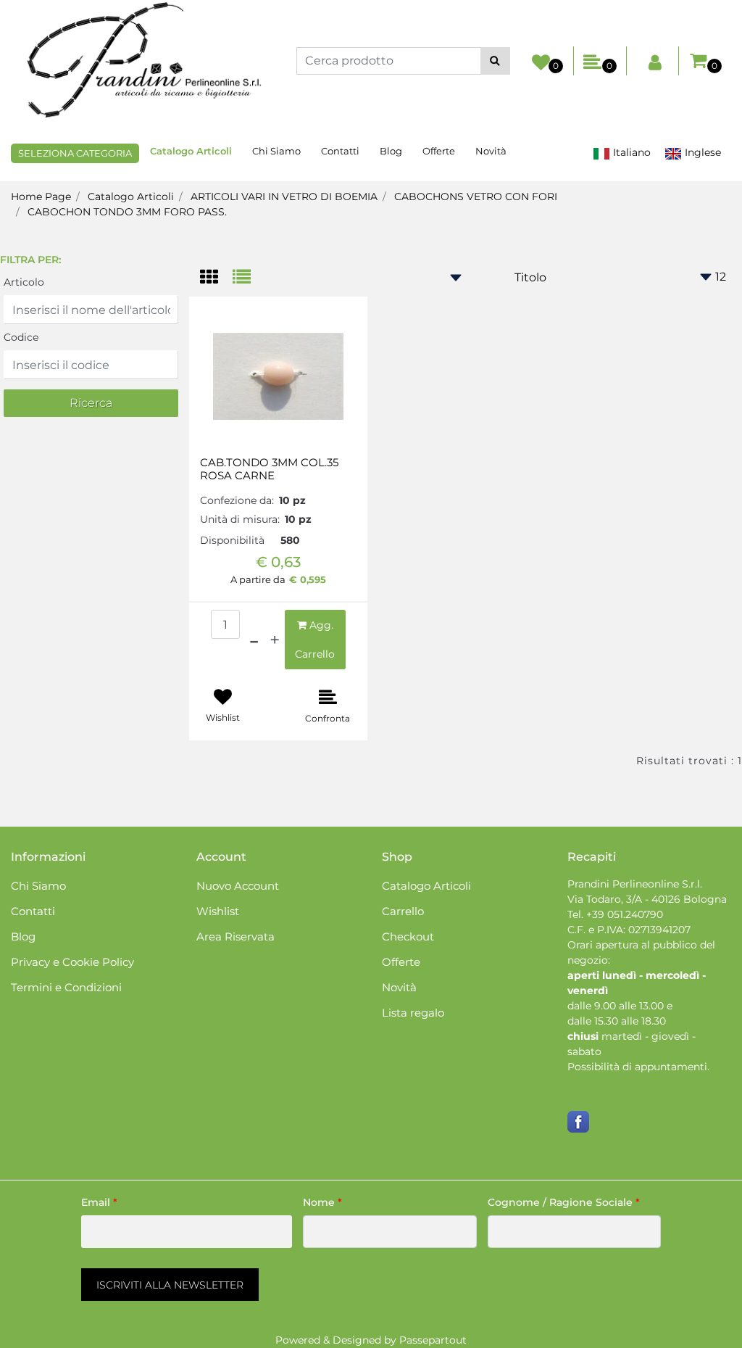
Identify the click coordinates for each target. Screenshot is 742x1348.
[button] (495, 61)
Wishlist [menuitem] (217, 911)
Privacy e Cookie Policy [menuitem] (72, 962)
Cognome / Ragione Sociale (564, 1202)
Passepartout (433, 1340)
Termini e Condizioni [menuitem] (66, 987)
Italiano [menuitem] (630, 152)
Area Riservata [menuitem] (235, 936)
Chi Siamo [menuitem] (276, 151)
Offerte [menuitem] (438, 151)
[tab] (216, 278)
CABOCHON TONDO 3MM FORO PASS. (127, 211)
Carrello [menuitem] (403, 911)
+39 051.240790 (624, 914)
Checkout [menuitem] (408, 936)
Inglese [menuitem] (701, 152)
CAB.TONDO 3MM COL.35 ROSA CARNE (269, 469)
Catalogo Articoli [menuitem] (191, 151)
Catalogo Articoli (131, 196)
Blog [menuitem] (391, 151)
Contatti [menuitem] (340, 151)
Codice (21, 337)
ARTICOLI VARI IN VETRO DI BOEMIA (284, 196)
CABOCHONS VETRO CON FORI (475, 196)
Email (99, 1202)
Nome (322, 1202)
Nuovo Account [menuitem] (237, 886)
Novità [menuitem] (491, 151)
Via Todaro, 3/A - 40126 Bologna (647, 899)
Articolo (24, 282)
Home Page (41, 196)
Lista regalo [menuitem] (413, 1013)
